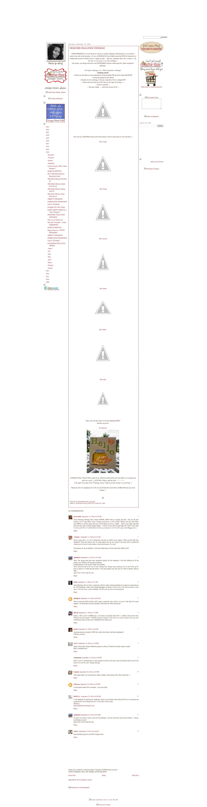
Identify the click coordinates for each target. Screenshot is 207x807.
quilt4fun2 (77, 557)
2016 (47, 146)
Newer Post (72, 775)
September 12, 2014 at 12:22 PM (88, 643)
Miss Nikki (103, 330)
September (51, 163)
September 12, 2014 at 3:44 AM (88, 629)
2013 (47, 271)
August (50, 248)
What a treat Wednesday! (55, 220)
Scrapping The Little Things (56, 207)
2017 (47, 144)
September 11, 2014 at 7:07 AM (91, 557)
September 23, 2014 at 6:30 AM (90, 684)
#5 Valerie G (103, 428)
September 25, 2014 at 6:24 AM (89, 731)
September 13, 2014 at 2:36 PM (92, 658)
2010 (47, 279)
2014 (47, 152)
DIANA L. (77, 696)
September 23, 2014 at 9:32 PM (91, 715)
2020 (47, 135)
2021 (47, 132)
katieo (76, 582)
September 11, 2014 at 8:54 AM (90, 598)
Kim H (76, 612)
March (50, 262)
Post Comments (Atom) (84, 780)
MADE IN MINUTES (54, 171)
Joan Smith (77, 516)
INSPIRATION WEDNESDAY (57, 202)
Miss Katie (103, 288)
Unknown (77, 684)
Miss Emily (103, 189)
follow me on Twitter (157, 162)
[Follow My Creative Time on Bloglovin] (151, 116)
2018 (47, 141)
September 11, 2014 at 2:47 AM (91, 516)
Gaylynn (76, 672)
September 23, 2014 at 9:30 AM (91, 696)
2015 (47, 149)
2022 (47, 130)
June (49, 254)
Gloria (76, 731)
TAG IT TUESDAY (54, 204)
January (50, 268)
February (51, 265)
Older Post (135, 775)
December (51, 155)
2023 (47, 127)
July (49, 251)
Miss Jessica (103, 239)
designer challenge (83, 503)
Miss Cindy (103, 142)
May (49, 257)
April (50, 260)
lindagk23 (77, 598)
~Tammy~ (77, 537)
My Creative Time (98, 503)
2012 (47, 274)
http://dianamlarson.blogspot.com (84, 706)
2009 (47, 282)
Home (104, 775)
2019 (47, 138)
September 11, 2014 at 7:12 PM (88, 613)
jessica (76, 629)
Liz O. (76, 643)
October (50, 160)
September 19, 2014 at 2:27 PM (89, 672)
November (51, 158)
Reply (75, 531)
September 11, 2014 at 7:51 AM (88, 582)
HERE (118, 421)
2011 (47, 276)
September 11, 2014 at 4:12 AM (90, 537)
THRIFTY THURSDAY (55, 199)
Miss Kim (103, 379)
